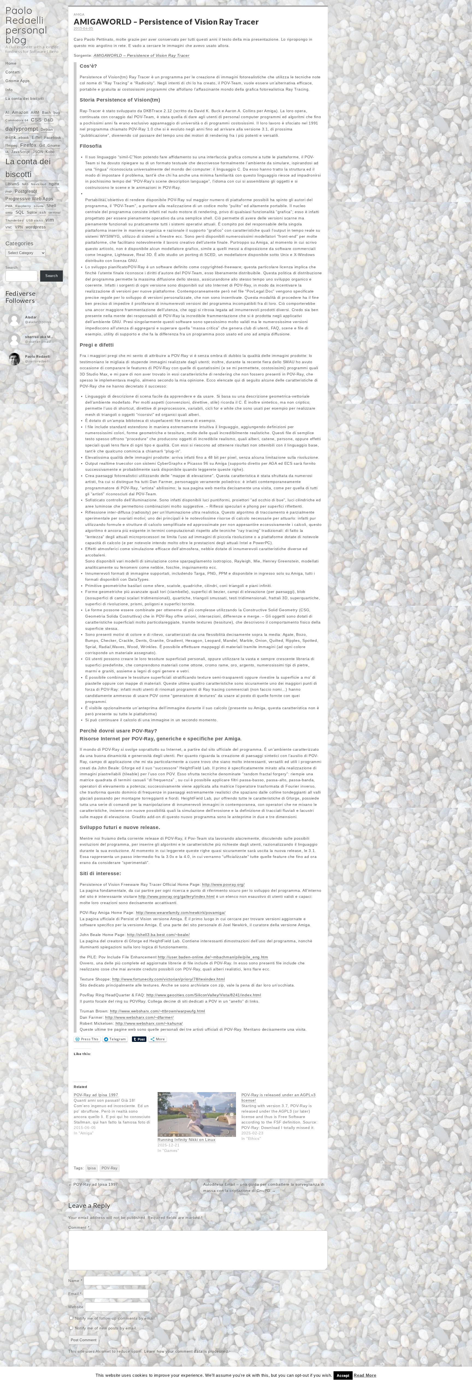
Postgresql (26, 191)
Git (42, 145)
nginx (54, 184)
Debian (47, 129)
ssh (43, 212)
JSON (38, 152)
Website (76, 1307)
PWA (9, 206)
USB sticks (34, 220)
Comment (78, 1227)
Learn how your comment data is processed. (186, 1351)
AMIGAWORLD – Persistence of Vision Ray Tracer (142, 55)
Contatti (12, 72)
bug (57, 113)
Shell (51, 206)
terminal (55, 212)
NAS (25, 184)
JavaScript (20, 152)
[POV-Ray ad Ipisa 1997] (116, 1114)
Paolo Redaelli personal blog (26, 25)
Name (75, 1280)
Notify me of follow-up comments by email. (115, 1318)
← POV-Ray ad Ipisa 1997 (93, 1184)
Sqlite (32, 212)
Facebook (52, 138)
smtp (9, 212)
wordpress (36, 227)
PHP (8, 191)
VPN (19, 227)
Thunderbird (14, 220)
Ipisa (91, 1168)
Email (75, 1294)
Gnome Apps (17, 81)
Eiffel (37, 137)
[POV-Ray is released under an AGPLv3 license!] (283, 1116)
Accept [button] (343, 1375)
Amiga (79, 14)
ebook (24, 138)
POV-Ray (110, 1168)
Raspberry (23, 206)
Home (11, 63)
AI (7, 113)
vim (50, 220)
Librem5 (12, 184)
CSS (36, 120)
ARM (35, 113)
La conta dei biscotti (24, 98)
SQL (20, 212)
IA (6, 152)
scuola (39, 206)
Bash (46, 113)
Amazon (20, 112)
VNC (8, 227)
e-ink (10, 137)
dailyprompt (21, 129)
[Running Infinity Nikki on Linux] (197, 1114)
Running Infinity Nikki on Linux (187, 1139)
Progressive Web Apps (29, 198)
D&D (49, 120)
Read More (365, 1375)
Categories (19, 243)
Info (9, 90)
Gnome (54, 146)
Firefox (28, 145)
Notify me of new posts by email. (106, 1328)
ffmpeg (11, 146)
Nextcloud (38, 184)
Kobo (50, 152)
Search (11, 268)
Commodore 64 (16, 120)
